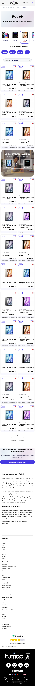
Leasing (3, 620)
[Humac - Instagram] (14, 665)
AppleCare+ (4, 564)
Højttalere (4, 556)
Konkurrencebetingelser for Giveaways (11, 594)
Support (3, 602)
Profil (27, 3)
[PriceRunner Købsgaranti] (17, 671)
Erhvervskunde (5, 612)
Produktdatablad (14, 65)
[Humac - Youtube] (26, 665)
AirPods (3, 549)
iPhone (3, 543)
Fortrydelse (4, 591)
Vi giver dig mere (6, 577)
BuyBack (4, 573)
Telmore (3, 579)
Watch (3, 547)
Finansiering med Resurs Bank (9, 566)
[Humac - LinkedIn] (20, 665)
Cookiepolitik (5, 589)
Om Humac (4, 628)
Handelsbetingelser (6, 585)
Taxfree (3, 575)
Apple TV (4, 554)
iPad (18, 7)
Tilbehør (3, 558)
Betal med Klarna (6, 568)
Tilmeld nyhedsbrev (6, 626)
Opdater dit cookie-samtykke (17, 462)
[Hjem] (14, 3)
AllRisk (3, 618)
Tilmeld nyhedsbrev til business (9, 609)
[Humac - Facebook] (8, 665)
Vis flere (17, 436)
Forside (3, 7)
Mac (3, 541)
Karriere (3, 630)
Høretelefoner (5, 552)
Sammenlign (17, 170)
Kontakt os (4, 599)
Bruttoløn (4, 614)
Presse (3, 633)
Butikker (24, 3)
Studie (3, 570)
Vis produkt (9, 78)
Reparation (4, 604)
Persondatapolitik (6, 587)
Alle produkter (11, 7)
